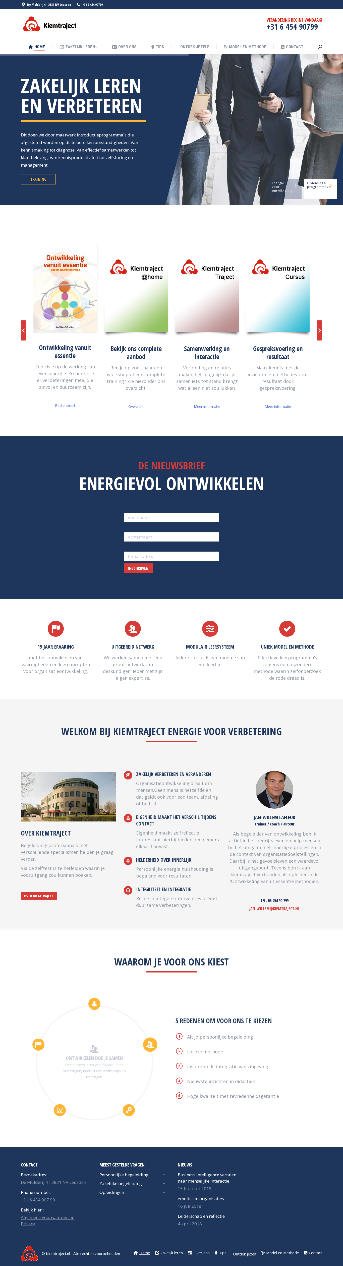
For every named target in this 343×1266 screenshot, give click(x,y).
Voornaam (135, 508)
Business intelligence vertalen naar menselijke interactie (207, 1178)
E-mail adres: (137, 547)
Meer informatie (207, 406)
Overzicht (136, 406)
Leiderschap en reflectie (201, 1216)
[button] (23, 330)
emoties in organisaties (201, 1198)
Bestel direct (65, 405)
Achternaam (137, 528)
